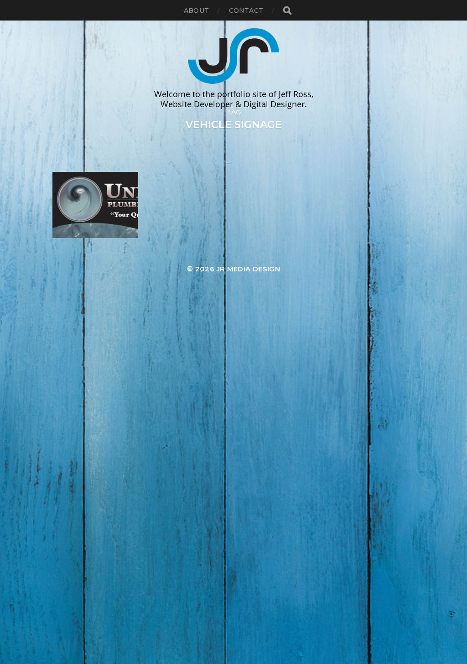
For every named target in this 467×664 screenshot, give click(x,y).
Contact (246, 10)
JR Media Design (248, 269)
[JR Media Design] (233, 55)
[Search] (287, 10)
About (196, 10)
